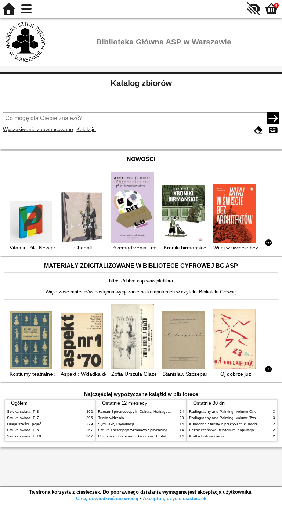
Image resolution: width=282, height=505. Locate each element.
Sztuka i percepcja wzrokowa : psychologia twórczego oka (147, 430)
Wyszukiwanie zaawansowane (38, 129)
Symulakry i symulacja (116, 424)
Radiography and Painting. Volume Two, (223, 418)
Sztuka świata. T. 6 (23, 430)
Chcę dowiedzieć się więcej (107, 498)
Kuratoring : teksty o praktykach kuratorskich (226, 424)
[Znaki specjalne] (273, 130)
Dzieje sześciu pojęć (24, 424)
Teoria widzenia (111, 418)
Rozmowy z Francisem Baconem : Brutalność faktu (141, 436)
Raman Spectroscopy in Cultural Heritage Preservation (144, 412)
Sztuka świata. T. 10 (24, 436)
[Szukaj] (273, 118)
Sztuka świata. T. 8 (23, 412)
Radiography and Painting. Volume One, (223, 412)
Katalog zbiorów (141, 83)
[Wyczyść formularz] (258, 130)
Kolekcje (86, 129)
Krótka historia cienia (206, 436)
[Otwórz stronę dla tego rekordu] (32, 223)
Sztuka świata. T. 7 (23, 418)
